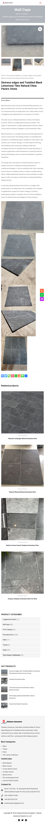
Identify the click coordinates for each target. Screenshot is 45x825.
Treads (5, 645)
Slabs (5, 640)
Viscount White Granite (10, 780)
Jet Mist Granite (8, 772)
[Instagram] (26, 820)
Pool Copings (7, 629)
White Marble (7, 763)
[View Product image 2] (17, 65)
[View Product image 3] (28, 62)
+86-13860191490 (11, 795)
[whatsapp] (42, 295)
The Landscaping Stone (11, 777)
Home (3, 75)
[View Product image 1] (6, 62)
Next (43, 65)
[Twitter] (22, 820)
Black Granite (7, 766)
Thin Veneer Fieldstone (11, 655)
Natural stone (7, 775)
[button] (40, 29)
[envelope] (42, 299)
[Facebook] (19, 820)
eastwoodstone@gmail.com (14, 803)
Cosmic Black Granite (10, 769)
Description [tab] (5, 100)
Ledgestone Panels (9, 619)
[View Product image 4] (39, 62)
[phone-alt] (42, 291)
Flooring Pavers (8, 635)
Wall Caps (6, 624)
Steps (5, 650)
